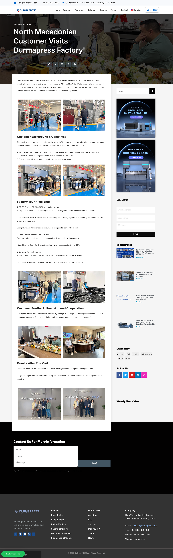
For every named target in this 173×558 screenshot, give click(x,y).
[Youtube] (132, 375)
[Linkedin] (138, 375)
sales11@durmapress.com (27, 3)
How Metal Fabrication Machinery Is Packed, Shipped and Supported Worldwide (145, 252)
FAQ (128, 354)
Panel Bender (57, 520)
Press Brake (57, 515)
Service (135, 354)
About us (120, 354)
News (29, 24)
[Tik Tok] (33, 534)
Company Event (20, 24)
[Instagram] (144, 375)
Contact (124, 10)
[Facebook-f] (119, 375)
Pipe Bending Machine (61, 538)
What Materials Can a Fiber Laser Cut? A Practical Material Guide (145, 322)
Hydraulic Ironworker (61, 533)
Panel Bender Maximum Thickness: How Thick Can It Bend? (145, 297)
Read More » (140, 257)
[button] (49, 64)
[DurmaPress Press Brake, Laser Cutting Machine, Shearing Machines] (26, 10)
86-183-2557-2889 (51, 3)
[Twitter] (125, 375)
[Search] (152, 91)
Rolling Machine (58, 524)
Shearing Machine (59, 529)
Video (120, 358)
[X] (20, 534)
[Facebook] (15, 534)
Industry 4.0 (146, 354)
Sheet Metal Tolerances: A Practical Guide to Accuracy (145, 274)
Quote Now (152, 10)
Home (57, 10)
